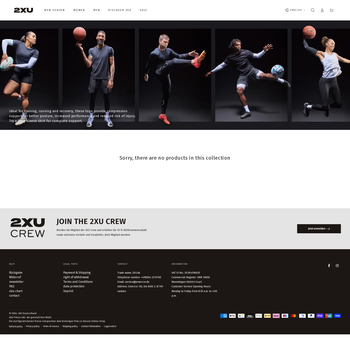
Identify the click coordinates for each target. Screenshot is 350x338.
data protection (73, 286)
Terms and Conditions (78, 281)
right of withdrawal (76, 277)
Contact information (91, 326)
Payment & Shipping (77, 272)
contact (14, 295)
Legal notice (110, 326)
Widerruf (15, 277)
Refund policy (16, 326)
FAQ (11, 286)
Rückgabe (15, 272)
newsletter (16, 281)
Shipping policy (70, 326)
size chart (15, 291)
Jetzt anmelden (316, 228)
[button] (312, 10)
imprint (68, 291)
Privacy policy (33, 326)
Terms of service (51, 326)
